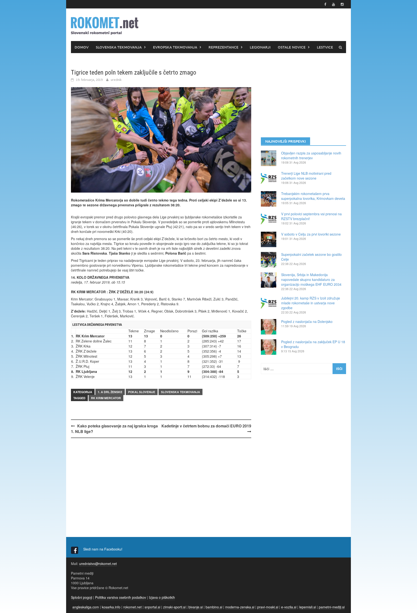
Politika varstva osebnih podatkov (120, 597)
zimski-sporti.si (174, 607)
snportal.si (152, 607)
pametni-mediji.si (332, 607)
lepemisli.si (307, 607)
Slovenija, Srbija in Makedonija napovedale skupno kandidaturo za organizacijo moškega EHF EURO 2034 (311, 279)
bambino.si (214, 607)
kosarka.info (111, 607)
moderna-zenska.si (239, 607)
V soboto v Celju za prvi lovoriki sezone (311, 234)
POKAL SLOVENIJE (141, 392)
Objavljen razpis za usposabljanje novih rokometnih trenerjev (311, 155)
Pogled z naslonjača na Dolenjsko (307, 321)
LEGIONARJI (260, 47)
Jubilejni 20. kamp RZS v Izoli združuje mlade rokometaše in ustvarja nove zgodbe (310, 303)
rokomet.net (132, 607)
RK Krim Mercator (106, 398)
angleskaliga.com (85, 607)
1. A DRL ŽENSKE (110, 392)
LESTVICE (325, 47)
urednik (116, 79)
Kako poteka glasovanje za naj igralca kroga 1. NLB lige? (114, 428)
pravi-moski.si (267, 607)
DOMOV (82, 47)
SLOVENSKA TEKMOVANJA (119, 47)
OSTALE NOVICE (292, 47)
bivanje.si (195, 607)
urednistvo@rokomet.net (98, 563)
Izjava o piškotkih (162, 597)
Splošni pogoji (81, 597)
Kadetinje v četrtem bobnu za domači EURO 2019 (206, 426)
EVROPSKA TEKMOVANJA (175, 47)
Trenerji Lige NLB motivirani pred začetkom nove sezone (306, 176)
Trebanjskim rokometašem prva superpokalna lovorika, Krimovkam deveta (313, 196)
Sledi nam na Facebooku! (103, 549)
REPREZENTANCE (223, 47)
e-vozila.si (288, 607)
